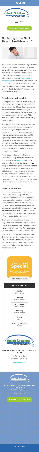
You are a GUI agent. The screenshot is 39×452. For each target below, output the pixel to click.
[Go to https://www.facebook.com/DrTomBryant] (17, 3)
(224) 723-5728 (19, 362)
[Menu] (19, 449)
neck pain (20, 160)
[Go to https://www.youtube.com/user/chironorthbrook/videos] (23, 3)
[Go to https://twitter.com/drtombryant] (20, 3)
